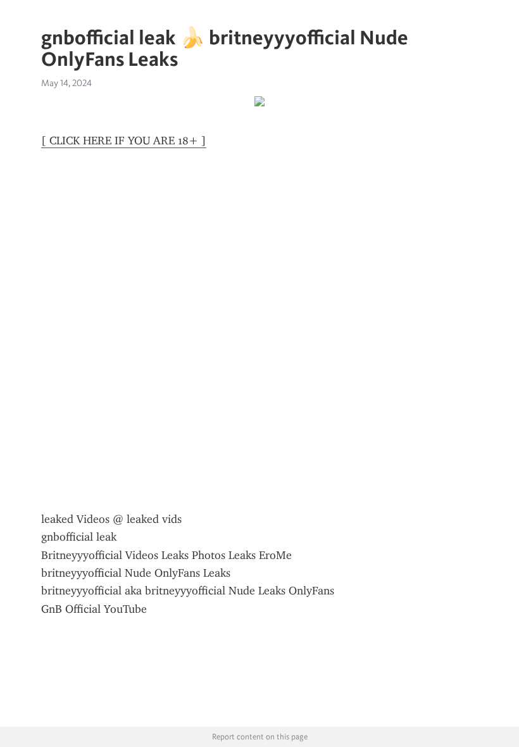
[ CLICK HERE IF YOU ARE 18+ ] (123, 141)
